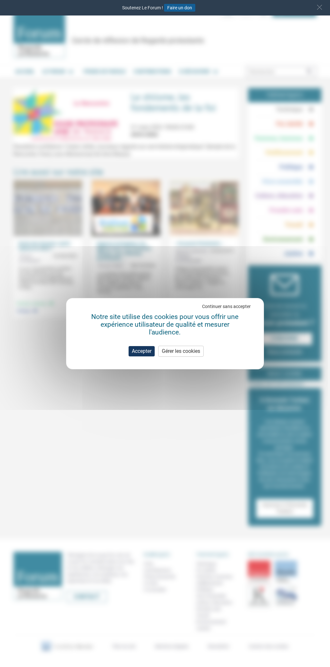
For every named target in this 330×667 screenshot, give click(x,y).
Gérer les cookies (181, 351)
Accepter (141, 351)
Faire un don (179, 7)
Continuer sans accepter (226, 306)
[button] (319, 7)
